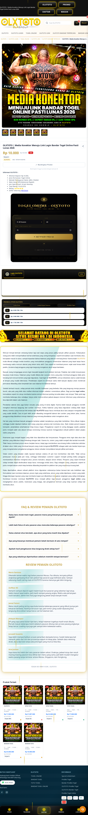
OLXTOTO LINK (44, 33)
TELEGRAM (26, 812)
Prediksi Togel (71, 305)
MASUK (64, 12)
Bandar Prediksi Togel (69, 783)
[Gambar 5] (36, 132)
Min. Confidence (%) (23, 226)
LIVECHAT (78, 812)
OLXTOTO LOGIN (17, 33)
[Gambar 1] (5, 132)
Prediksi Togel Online (69, 793)
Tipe (46, 218)
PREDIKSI (61, 812)
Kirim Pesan (9, 783)
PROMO (67, 4)
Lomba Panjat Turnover (44, 305)
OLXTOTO (47, 4)
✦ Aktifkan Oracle (44, 237)
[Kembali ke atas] (83, 804)
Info (81, 274)
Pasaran (18, 218)
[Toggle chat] (82, 809)
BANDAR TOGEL (36, 779)
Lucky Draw (17, 305)
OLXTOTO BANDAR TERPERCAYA (64, 33)
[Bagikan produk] (83, 146)
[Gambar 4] (28, 132)
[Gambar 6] (44, 132)
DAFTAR (46, 12)
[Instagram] (7, 792)
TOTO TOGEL (35, 783)
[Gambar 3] (20, 132)
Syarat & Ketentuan (68, 776)
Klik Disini (24, 191)
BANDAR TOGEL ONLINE (39, 786)
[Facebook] (2, 792)
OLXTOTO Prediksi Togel (70, 786)
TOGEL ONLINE (31, 33)
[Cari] (47, 23)
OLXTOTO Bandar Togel (70, 790)
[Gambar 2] (13, 132)
